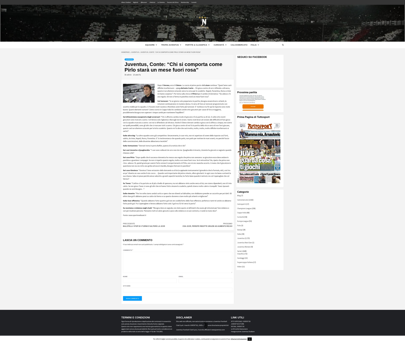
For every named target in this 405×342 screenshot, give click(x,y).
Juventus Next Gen (244, 242)
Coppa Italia (241, 212)
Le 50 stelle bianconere (239, 329)
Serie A (239, 251)
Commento (128, 250)
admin (129, 74)
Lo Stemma (161, 2)
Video (239, 266)
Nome (125, 276)
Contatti (193, 2)
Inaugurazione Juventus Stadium (243, 331)
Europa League (243, 221)
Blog (239, 195)
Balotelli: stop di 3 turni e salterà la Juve (144, 225)
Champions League (244, 208)
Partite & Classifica (196, 45)
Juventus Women (243, 247)
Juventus (129, 59)
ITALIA (254, 45)
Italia (239, 234)
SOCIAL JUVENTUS (237, 326)
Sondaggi (240, 258)
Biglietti (135, 2)
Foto (239, 225)
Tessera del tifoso (173, 2)
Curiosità (219, 45)
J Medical (152, 2)
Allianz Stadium (126, 2)
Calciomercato (239, 45)
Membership (185, 2)
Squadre (150, 45)
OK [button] (249, 339)
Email (181, 276)
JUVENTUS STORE (237, 324)
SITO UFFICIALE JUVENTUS (240, 321)
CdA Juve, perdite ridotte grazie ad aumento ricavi (207, 225)
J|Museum (143, 2)
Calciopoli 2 (241, 204)
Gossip (239, 230)
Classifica (240, 254)
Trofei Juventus (170, 45)
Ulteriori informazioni (239, 339)
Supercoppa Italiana (245, 262)
